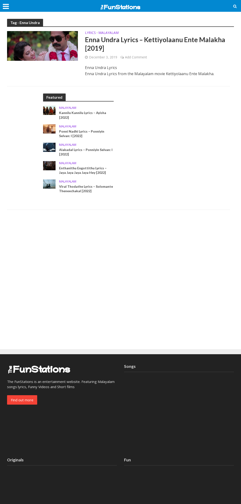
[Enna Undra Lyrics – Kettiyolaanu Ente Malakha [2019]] (42, 45)
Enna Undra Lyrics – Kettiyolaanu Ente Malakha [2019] (155, 44)
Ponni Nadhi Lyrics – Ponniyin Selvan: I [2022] (81, 133)
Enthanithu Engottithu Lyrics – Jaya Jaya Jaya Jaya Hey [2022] (83, 170)
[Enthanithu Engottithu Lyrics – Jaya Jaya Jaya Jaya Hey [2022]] (49, 165)
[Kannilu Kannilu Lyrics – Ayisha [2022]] (49, 110)
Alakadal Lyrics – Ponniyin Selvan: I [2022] (85, 152)
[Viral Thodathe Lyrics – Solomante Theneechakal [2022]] (49, 183)
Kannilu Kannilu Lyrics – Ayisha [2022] (82, 115)
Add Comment (136, 57)
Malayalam (108, 33)
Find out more (22, 400)
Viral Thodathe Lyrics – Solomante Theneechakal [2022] (86, 188)
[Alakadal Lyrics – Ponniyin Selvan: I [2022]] (49, 146)
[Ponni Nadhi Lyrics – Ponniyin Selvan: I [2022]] (49, 128)
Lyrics (90, 33)
